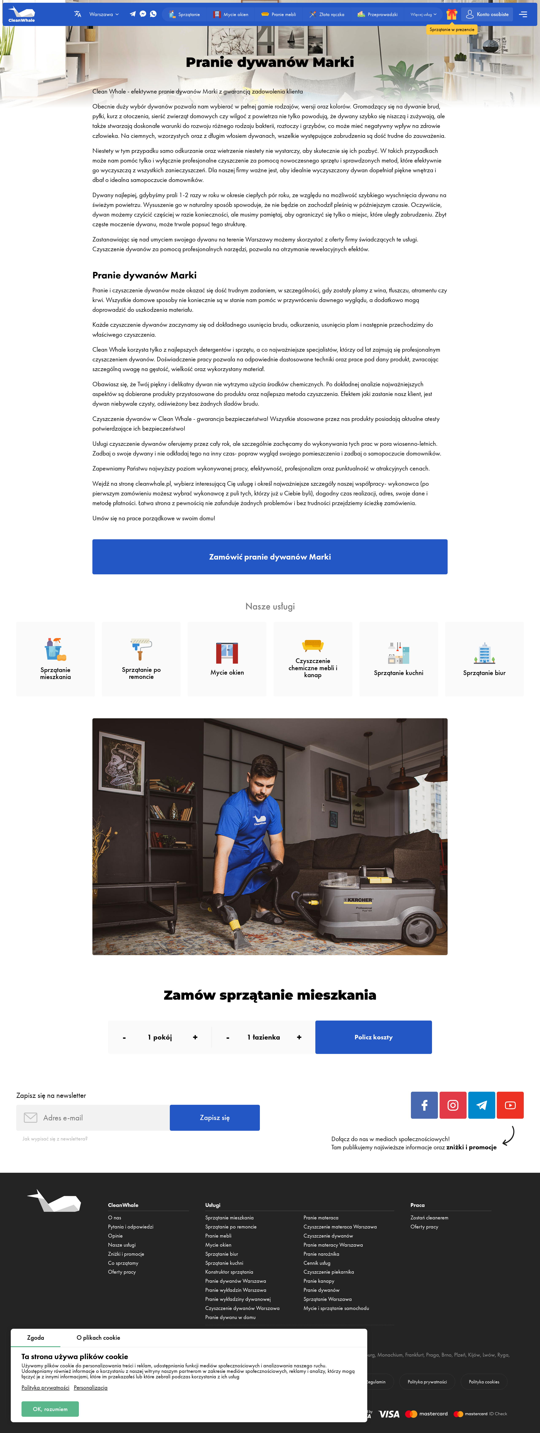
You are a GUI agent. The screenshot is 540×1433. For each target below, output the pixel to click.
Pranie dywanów (322, 1290)
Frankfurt (414, 1355)
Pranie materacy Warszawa (333, 1244)
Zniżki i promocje (126, 1253)
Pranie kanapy (319, 1280)
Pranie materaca (321, 1217)
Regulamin (376, 1382)
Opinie (115, 1235)
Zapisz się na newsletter (51, 1095)
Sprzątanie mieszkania (229, 1217)
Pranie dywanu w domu (230, 1317)
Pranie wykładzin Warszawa (235, 1290)
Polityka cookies (484, 1382)
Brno (446, 1355)
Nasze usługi (122, 1244)
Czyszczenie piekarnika (329, 1271)
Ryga (503, 1355)
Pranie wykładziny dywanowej (238, 1299)
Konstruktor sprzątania (229, 1271)
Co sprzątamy (123, 1263)
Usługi (212, 1205)
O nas (114, 1217)
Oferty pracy (122, 1271)
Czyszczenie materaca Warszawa (340, 1226)
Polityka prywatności (45, 1388)
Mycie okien (218, 1244)
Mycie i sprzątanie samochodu (336, 1308)
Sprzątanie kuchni (224, 1263)
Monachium (390, 1355)
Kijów (474, 1355)
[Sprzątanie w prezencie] (452, 14)
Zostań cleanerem (429, 1217)
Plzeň (460, 1355)
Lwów (489, 1355)
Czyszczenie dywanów (328, 1235)
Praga (432, 1355)
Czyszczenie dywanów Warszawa (242, 1308)
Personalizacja (91, 1388)
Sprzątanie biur (221, 1253)
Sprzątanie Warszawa (328, 1299)
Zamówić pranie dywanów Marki (270, 557)
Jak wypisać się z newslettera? (55, 1138)
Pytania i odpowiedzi (130, 1226)
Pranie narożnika (321, 1253)
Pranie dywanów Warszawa (235, 1280)
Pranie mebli (218, 1235)
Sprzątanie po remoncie (231, 1226)
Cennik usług (317, 1263)
